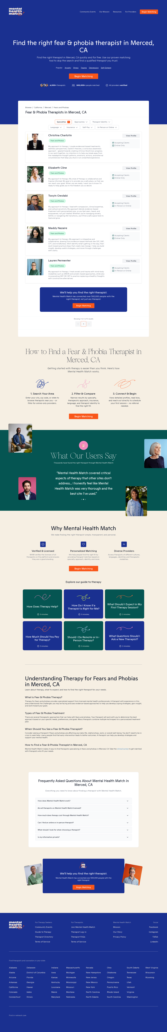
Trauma (84, 68)
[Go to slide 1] (81, 499)
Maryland (55, 997)
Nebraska (70, 997)
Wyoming (149, 977)
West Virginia (151, 967)
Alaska (12, 972)
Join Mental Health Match (83, 927)
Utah (129, 982)
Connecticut (14, 997)
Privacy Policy (119, 936)
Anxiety (68, 68)
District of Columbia (36, 972)
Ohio (109, 967)
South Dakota (133, 967)
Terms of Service (42, 941)
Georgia (30, 982)
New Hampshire (93, 972)
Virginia (130, 992)
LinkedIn (154, 941)
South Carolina (114, 997)
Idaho (29, 992)
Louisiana (55, 987)
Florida (30, 977)
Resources (117, 12)
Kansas (54, 977)
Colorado (13, 992)
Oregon (110, 977)
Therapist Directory (44, 936)
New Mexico (92, 982)
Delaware (31, 967)
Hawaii (30, 987)
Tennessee (131, 972)
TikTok (155, 936)
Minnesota (71, 977)
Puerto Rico (112, 987)
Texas (129, 977)
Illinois (30, 997)
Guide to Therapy (43, 932)
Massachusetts (73, 967)
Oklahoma (111, 972)
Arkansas (13, 982)
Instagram (153, 932)
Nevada (89, 967)
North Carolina (93, 992)
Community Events (88, 12)
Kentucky (55, 982)
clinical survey (122, 749)
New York (90, 987)
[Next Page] (89, 324)
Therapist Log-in (78, 932)
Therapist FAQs (78, 936)
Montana (70, 992)
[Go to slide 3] (85, 499)
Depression (94, 68)
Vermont (131, 987)
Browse (28, 107)
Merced (48, 107)
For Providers (130, 12)
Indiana (54, 967)
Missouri (70, 987)
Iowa (53, 972)
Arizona (12, 977)
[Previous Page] (78, 324)
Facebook (153, 927)
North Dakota (92, 997)
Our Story (117, 932)
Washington (132, 997)
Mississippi (71, 982)
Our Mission (104, 12)
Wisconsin (150, 972)
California (38, 107)
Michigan (70, 972)
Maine (54, 992)
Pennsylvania (113, 982)
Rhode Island (113, 992)
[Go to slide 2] (83, 499)
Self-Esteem (106, 68)
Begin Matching (149, 11)
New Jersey (91, 977)
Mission (116, 927)
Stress (76, 68)
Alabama (13, 967)
